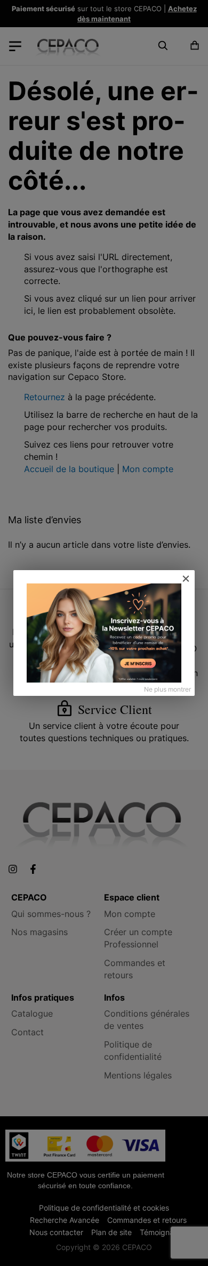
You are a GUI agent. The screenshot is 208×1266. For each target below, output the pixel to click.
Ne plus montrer (167, 689)
